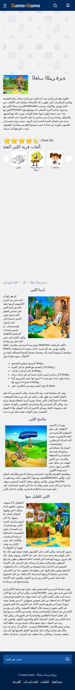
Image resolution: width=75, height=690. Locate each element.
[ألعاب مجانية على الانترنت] (25, 5)
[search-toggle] (55, 5)
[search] (67, 659)
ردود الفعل (56, 681)
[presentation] (6, 159)
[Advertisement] (56, 42)
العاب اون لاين (30, 681)
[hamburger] (5, 6)
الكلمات (45, 681)
